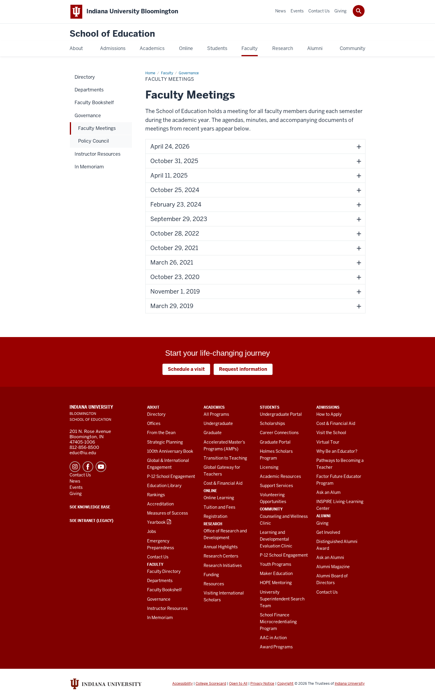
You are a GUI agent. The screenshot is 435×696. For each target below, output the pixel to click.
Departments (160, 580)
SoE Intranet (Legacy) (91, 520)
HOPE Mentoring (276, 582)
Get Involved (328, 532)
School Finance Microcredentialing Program (278, 621)
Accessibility (182, 683)
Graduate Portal (275, 442)
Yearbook (156, 522)
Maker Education (276, 573)
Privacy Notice (262, 683)
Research (213, 523)
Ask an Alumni (330, 557)
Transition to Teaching (225, 458)
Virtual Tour (327, 442)
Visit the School (331, 432)
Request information (243, 369)
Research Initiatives (223, 565)
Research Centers (221, 556)
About (153, 407)
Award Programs (276, 647)
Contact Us (157, 557)
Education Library (164, 485)
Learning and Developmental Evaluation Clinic (276, 539)
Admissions (327, 407)
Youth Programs (275, 564)
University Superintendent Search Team (282, 598)
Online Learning (219, 497)
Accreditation (160, 504)
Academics (214, 407)
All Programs (216, 414)
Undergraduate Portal (281, 414)
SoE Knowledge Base (90, 507)
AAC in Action (273, 637)
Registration (215, 516)
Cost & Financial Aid (223, 483)
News (75, 481)
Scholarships (272, 423)
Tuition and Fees (219, 507)
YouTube (101, 466)
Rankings (156, 494)
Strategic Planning (165, 442)
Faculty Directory (164, 571)
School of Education (112, 34)
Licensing (269, 467)
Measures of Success (167, 513)
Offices (153, 423)
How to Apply (328, 414)
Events (76, 487)
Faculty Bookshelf (164, 589)
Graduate (213, 432)
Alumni (323, 515)
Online (210, 490)
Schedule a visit (186, 369)
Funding (211, 574)
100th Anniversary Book (170, 451)
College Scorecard (211, 683)
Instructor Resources (167, 608)
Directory (156, 414)
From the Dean (161, 432)
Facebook (88, 466)
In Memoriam (160, 617)
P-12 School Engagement (171, 476)
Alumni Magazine (333, 566)
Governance (158, 599)
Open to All (238, 683)
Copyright (285, 683)
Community (271, 509)
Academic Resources (280, 476)
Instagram (75, 466)
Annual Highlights (221, 547)
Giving (322, 523)
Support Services (276, 485)
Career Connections (279, 432)
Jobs (151, 531)
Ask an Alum (328, 492)
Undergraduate (218, 423)
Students (269, 407)
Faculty (155, 564)
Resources (214, 584)
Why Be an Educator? (336, 451)
